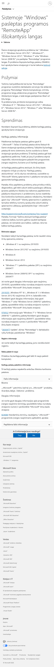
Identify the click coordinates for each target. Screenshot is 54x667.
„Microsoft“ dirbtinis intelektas (12, 543)
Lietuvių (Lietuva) (12, 641)
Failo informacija (11, 378)
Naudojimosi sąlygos (34, 655)
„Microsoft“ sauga (8, 547)
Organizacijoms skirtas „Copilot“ (13, 448)
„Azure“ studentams (9, 531)
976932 (5, 312)
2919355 (5, 292)
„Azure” (5, 551)
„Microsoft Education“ (9, 503)
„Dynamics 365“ (8, 555)
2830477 (6, 329)
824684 (5, 414)
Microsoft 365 (7, 456)
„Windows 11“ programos (10, 460)
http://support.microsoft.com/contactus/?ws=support (25, 213)
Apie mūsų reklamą (19, 659)
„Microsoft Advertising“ (10, 563)
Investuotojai (7, 634)
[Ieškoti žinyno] (9, 3)
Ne (34, 435)
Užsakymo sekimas (8, 484)
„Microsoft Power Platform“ (11, 603)
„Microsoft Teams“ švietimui (11, 511)
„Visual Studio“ (7, 611)
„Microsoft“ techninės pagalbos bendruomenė (17, 595)
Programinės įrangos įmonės (11, 607)
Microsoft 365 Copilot (9, 567)
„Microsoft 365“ (7, 559)
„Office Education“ (8, 519)
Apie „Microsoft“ (8, 626)
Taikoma (6, 42)
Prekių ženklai (7, 659)
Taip (19, 435)
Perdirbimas (6, 488)
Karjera (5, 622)
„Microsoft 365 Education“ (11, 515)
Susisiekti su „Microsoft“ (10, 655)
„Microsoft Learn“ (8, 587)
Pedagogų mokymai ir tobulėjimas (13, 523)
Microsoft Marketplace (10, 599)
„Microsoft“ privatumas (10, 630)
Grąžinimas (6, 480)
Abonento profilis (8, 472)
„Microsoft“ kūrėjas (9, 583)
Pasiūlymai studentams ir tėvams (13, 527)
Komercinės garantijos (10, 492)
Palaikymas (7, 9)
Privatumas (22, 655)
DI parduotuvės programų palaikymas (14, 591)
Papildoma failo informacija (16, 424)
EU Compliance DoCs (32, 659)
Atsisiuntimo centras (9, 476)
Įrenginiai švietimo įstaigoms (12, 507)
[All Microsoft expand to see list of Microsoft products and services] (3, 3)
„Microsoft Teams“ (8, 571)
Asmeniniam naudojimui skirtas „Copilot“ (15, 452)
